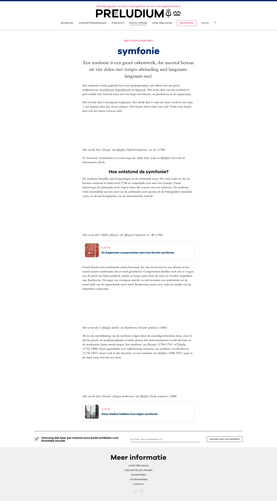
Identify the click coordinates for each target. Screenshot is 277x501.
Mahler (164, 158)
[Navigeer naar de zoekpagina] (215, 23)
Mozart (128, 235)
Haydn (120, 149)
